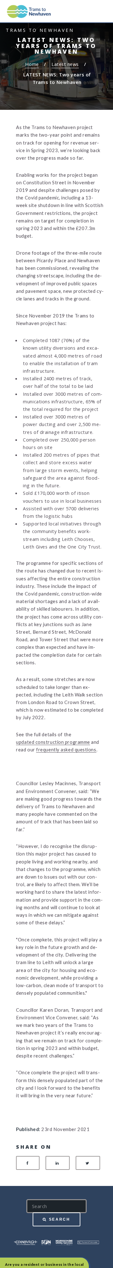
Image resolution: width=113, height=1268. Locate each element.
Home (32, 64)
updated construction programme (53, 742)
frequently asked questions (66, 749)
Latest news (65, 64)
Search (59, 1219)
